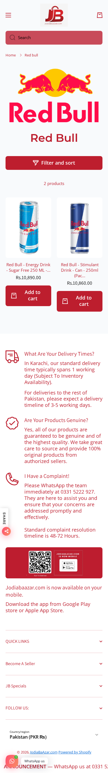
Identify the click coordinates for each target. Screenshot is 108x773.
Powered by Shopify (74, 752)
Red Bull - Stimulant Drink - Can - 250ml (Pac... (80, 270)
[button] (99, 15)
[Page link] (54, 562)
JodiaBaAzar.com (44, 752)
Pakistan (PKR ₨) (28, 737)
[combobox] (54, 38)
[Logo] (54, 15)
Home (11, 55)
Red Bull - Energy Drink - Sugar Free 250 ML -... (28, 267)
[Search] (10, 38)
